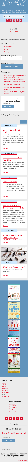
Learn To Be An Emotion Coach (12, 130)
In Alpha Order (8, 46)
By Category (7, 52)
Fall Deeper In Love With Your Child (12, 158)
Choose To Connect (10, 181)
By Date (6, 49)
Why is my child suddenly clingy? (12, 84)
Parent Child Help (13, 412)
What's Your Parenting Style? (14, 266)
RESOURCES (5, 393)
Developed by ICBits (22, 460)
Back (23, 121)
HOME (4, 383)
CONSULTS (5, 389)
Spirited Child (12, 406)
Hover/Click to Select (12, 66)
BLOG (3, 394)
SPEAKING (5, 391)
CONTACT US (5, 396)
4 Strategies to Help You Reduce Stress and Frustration (14, 206)
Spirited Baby (12, 404)
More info (5, 148)
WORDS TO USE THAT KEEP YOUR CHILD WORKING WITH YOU (12, 237)
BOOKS (4, 387)
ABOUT (4, 385)
